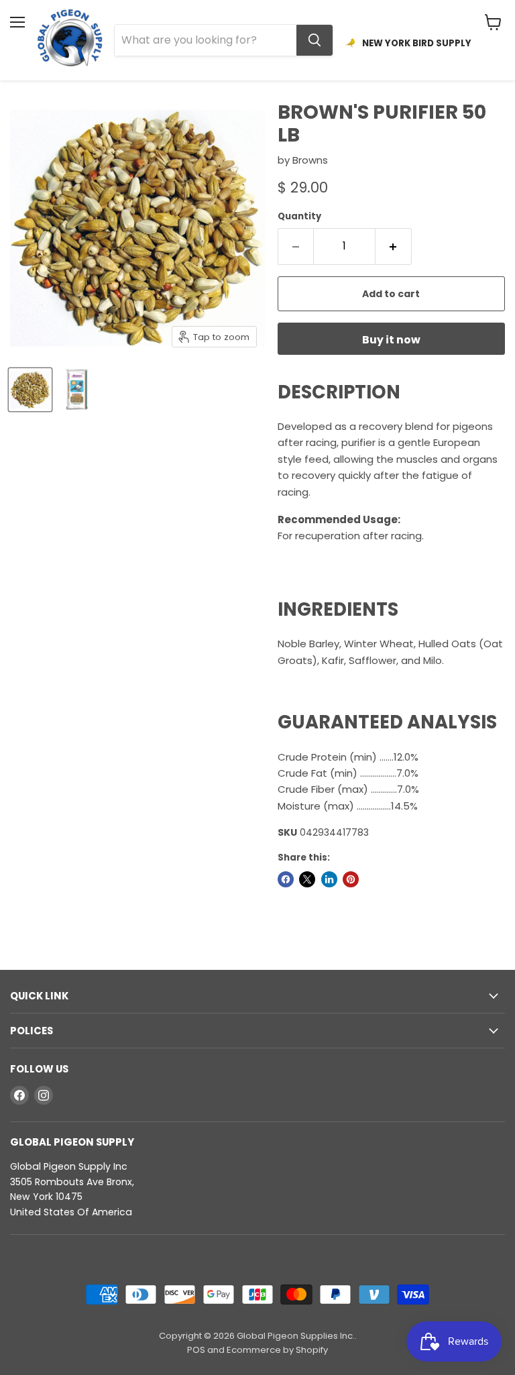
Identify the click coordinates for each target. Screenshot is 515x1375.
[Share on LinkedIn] (329, 879)
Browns (310, 160)
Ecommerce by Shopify (277, 1349)
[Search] (314, 40)
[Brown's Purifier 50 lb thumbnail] (30, 389)
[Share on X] (307, 879)
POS (196, 1349)
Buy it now (391, 339)
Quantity (299, 216)
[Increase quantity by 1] (394, 246)
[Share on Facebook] (286, 879)
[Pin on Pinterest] (351, 879)
